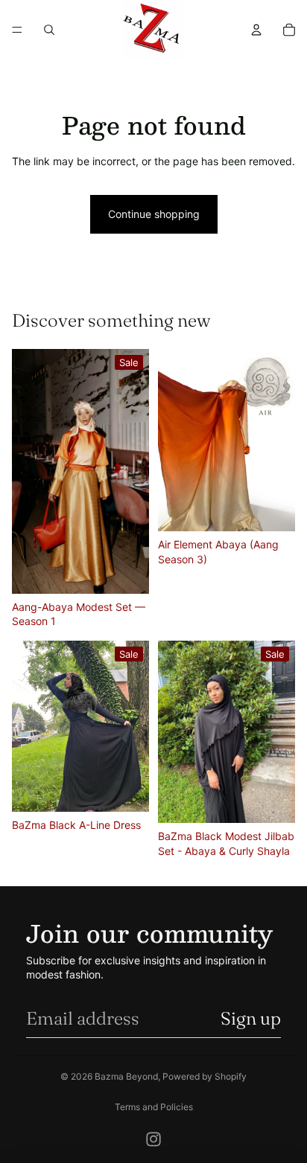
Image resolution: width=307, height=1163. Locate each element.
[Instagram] (153, 1139)
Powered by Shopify (204, 1076)
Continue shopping (154, 214)
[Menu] (17, 30)
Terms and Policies (154, 1106)
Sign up (251, 1018)
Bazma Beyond (126, 1076)
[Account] (256, 29)
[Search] (49, 29)
